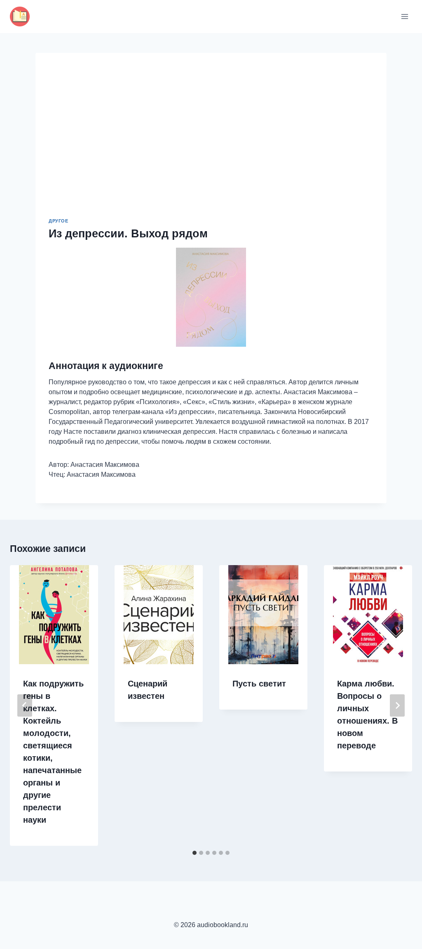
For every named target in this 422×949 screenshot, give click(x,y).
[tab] (194, 853)
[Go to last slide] (24, 705)
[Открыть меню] (404, 16)
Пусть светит (259, 683)
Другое (58, 220)
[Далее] (397, 705)
